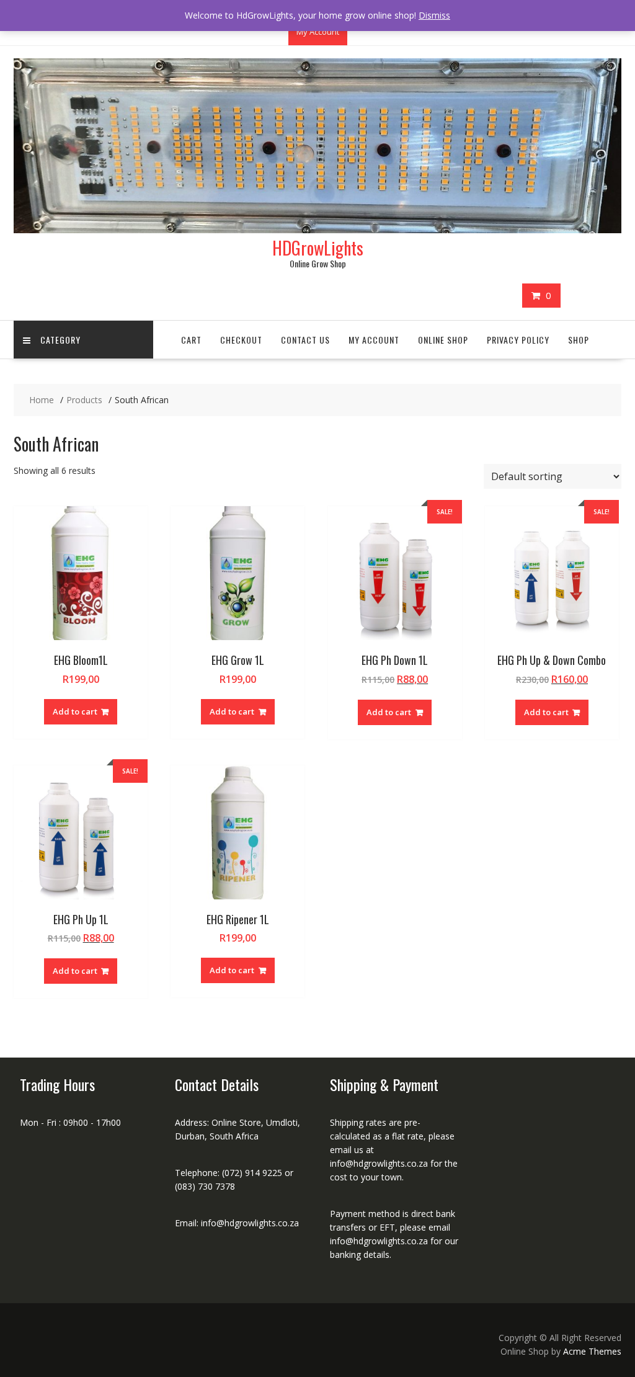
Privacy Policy (518, 339)
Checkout (241, 339)
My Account (317, 31)
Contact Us (305, 339)
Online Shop (443, 339)
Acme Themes (592, 1351)
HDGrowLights (317, 248)
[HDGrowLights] (317, 230)
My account (374, 339)
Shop (578, 339)
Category (60, 339)
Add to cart (75, 711)
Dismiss (434, 15)
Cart (191, 339)
